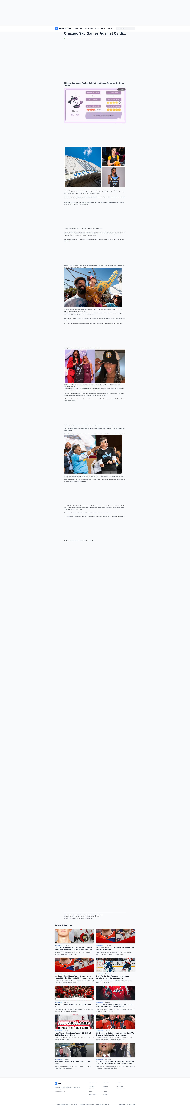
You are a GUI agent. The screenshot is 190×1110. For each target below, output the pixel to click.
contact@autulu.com (60, 1091)
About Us (105, 1086)
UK (85, 28)
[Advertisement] (95, 12)
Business (90, 28)
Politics (97, 28)
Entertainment (92, 1094)
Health (103, 28)
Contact (105, 1089)
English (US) (122, 1104)
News (76, 28)
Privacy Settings (131, 1104)
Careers (105, 1091)
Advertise (105, 1094)
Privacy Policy (120, 1086)
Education (109, 28)
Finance (91, 1097)
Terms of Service (121, 1089)
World (81, 28)
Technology (92, 1086)
